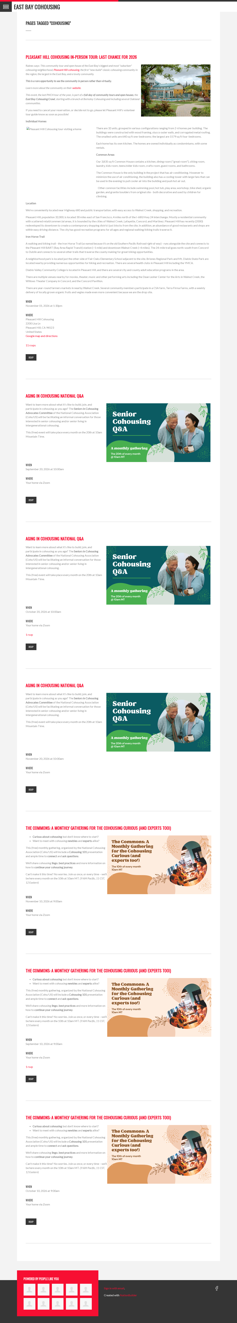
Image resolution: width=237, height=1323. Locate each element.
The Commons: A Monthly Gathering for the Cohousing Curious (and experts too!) (98, 828)
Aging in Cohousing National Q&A (55, 396)
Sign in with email (114, 1288)
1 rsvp (29, 634)
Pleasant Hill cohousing (66, 69)
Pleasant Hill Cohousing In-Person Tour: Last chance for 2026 (81, 57)
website (76, 87)
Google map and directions (42, 335)
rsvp (31, 357)
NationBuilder (128, 1295)
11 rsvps (31, 345)
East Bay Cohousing (37, 7)
